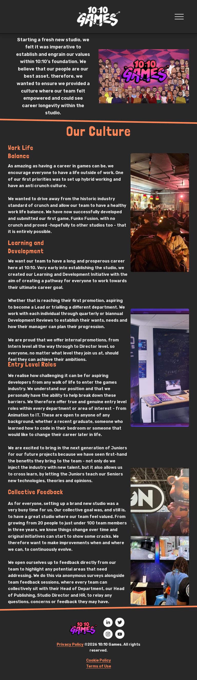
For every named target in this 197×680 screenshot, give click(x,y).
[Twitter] (119, 622)
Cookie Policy (98, 660)
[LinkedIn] (108, 622)
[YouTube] (119, 634)
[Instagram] (108, 634)
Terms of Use (98, 666)
